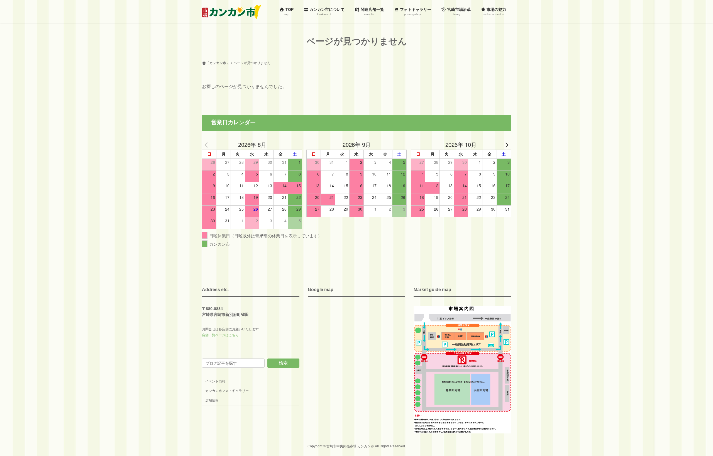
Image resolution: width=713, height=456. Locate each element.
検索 (283, 362)
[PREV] (207, 144)
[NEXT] (505, 144)
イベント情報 (215, 381)
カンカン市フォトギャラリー (227, 391)
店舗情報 (212, 401)
